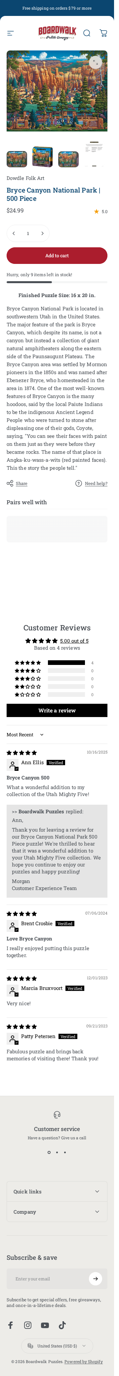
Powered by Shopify (83, 1361)
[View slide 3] (65, 1152)
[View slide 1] (49, 1152)
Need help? (96, 483)
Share (21, 483)
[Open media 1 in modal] (95, 62)
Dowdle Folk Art (25, 178)
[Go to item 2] (42, 156)
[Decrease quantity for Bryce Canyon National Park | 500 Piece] (14, 233)
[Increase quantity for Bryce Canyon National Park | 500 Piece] (42, 233)
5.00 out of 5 (74, 640)
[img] (22, 752)
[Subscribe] (95, 1278)
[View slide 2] (57, 1152)
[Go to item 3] (68, 159)
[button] (28, 662)
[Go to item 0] (17, 159)
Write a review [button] (57, 710)
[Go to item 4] (94, 154)
